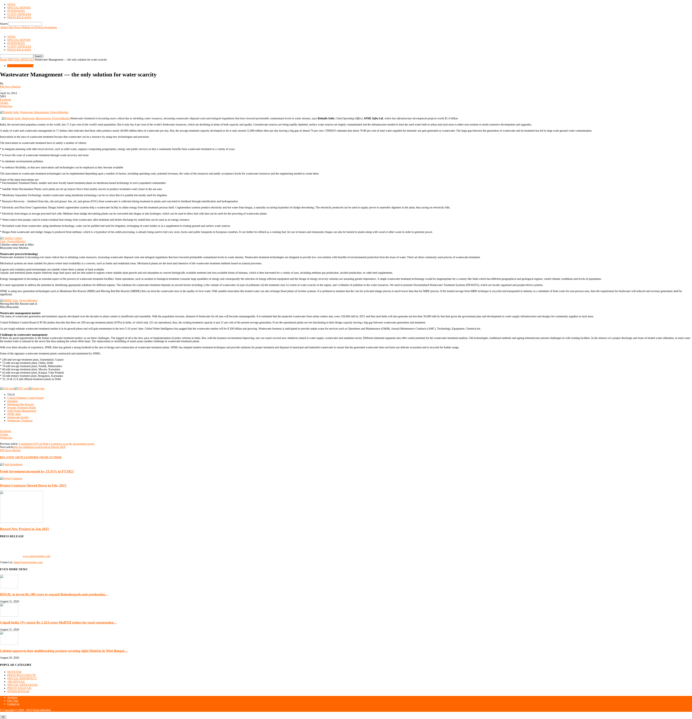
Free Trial (12, 700)
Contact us (13, 703)
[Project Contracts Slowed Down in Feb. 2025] (11, 478)
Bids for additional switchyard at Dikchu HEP (39, 447)
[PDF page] (21, 388)
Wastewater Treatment (19, 420)
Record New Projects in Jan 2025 (24, 529)
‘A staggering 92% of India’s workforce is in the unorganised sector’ (56, 443)
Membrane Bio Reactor (20, 404)
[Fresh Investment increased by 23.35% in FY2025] (11, 464)
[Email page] (37, 388)
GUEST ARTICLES (19, 14)
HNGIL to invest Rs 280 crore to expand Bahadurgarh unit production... (54, 594)
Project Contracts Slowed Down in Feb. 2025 (33, 485)
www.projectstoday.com (36, 556)
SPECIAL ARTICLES (21, 59)
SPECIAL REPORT (19, 7)
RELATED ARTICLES (15, 457)
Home (3, 59)
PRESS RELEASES (19, 17)
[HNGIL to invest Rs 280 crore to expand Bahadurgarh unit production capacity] (9, 587)
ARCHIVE (16, 681)
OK (3, 717)
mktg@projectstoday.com (28, 562)
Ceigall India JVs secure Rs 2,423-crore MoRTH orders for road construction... (58, 622)
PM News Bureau (10, 86)
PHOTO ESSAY (19, 688)
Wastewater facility (18, 417)
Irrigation (12, 401)
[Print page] (7, 388)
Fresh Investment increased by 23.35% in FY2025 (37, 471)
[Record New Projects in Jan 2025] (21, 521)
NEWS (11, 4)
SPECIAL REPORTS (22, 678)
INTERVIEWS (16, 10)
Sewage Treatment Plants (21, 407)
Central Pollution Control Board (25, 397)
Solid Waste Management (21, 410)
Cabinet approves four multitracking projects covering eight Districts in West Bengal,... (64, 651)
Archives (12, 697)
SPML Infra (14, 414)
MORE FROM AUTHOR (46, 457)
